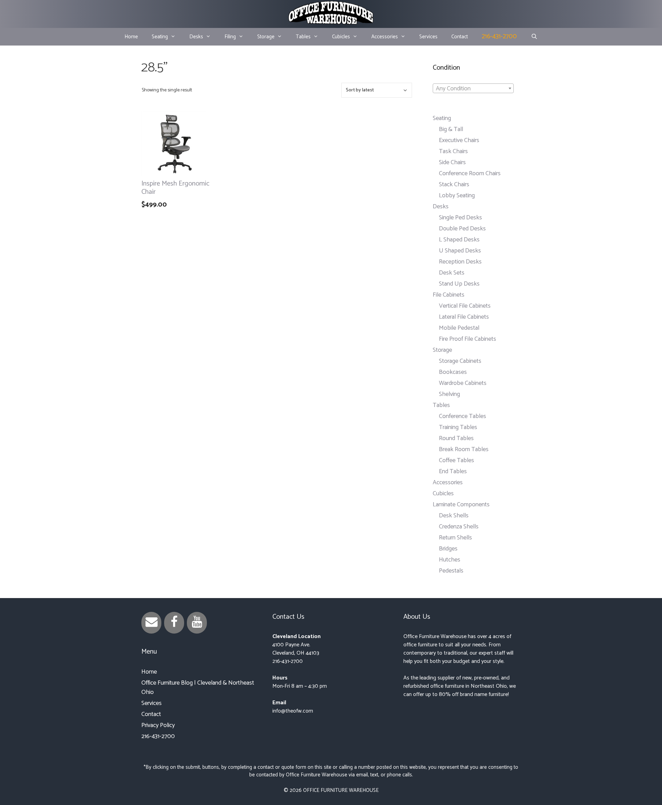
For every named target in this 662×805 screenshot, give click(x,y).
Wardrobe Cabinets (463, 383)
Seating (160, 36)
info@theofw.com (292, 711)
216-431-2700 (499, 36)
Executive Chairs (459, 140)
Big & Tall (451, 129)
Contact (459, 36)
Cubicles (341, 36)
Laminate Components (461, 504)
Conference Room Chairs (470, 173)
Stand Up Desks (459, 284)
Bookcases (453, 372)
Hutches (449, 560)
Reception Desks (460, 262)
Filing (230, 36)
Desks (196, 36)
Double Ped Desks (462, 228)
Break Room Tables (464, 449)
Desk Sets (451, 273)
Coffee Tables (456, 460)
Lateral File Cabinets (464, 317)
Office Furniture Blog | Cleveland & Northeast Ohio (197, 687)
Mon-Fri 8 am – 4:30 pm (299, 686)
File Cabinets (448, 295)
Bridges (448, 549)
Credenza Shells (459, 526)
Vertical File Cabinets (465, 306)
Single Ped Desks (460, 217)
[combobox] (473, 88)
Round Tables (456, 438)
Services (428, 36)
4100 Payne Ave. (291, 644)
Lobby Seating (457, 195)
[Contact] (151, 623)
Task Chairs (453, 151)
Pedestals (451, 571)
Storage (265, 36)
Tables (303, 36)
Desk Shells (454, 515)
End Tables (453, 471)
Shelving (449, 394)
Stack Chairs (454, 184)
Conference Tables (462, 416)
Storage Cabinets (460, 361)
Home (131, 36)
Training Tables (458, 427)
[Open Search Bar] (534, 37)
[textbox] (473, 88)
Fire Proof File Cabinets (467, 339)
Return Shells (455, 538)
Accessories (384, 36)
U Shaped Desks (460, 251)
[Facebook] (174, 623)
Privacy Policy (158, 725)
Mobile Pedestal (459, 328)
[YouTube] (197, 623)
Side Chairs (452, 162)
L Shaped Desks (459, 240)
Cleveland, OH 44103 (295, 653)
